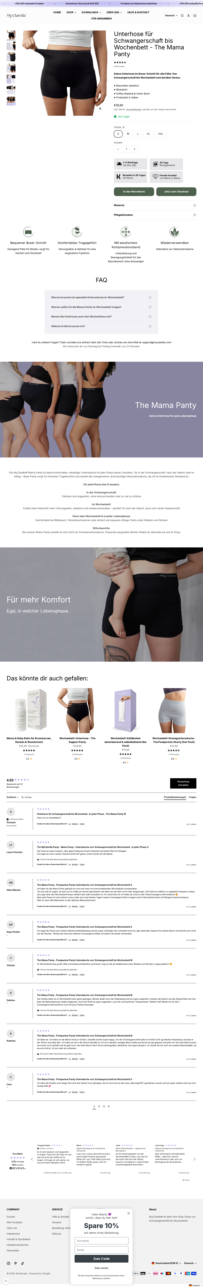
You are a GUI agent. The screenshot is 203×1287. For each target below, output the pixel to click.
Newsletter (13, 1250)
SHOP (70, 12)
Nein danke (101, 1268)
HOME (57, 12)
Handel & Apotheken (18, 1239)
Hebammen (13, 1233)
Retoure (56, 1233)
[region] (113, 1159)
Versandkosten (134, 109)
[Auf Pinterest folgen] (15, 1263)
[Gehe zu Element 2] (11, 46)
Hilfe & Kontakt (60, 1216)
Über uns (12, 1228)
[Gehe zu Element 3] (11, 57)
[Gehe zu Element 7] (11, 101)
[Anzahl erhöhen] (134, 149)
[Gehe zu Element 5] (11, 79)
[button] (155, 65)
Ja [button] (69, 824)
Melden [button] (75, 824)
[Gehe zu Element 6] (11, 90)
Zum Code (101, 1259)
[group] (21, 780)
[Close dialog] (128, 1213)
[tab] (175, 798)
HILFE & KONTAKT (138, 12)
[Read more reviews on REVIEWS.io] (17, 1169)
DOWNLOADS (90, 12)
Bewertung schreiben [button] (183, 783)
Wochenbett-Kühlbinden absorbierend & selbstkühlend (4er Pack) (125, 742)
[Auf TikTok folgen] (22, 1263)
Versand (56, 1222)
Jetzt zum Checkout (176, 191)
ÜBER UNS (113, 12)
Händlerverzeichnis (17, 1244)
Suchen (11, 1216)
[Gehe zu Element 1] (11, 35)
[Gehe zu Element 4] (11, 68)
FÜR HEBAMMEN (101, 18)
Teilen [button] (82, 824)
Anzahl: (118, 142)
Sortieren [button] (12, 797)
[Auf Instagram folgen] (8, 1263)
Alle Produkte (14, 1222)
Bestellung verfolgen (63, 1228)
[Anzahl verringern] (118, 149)
